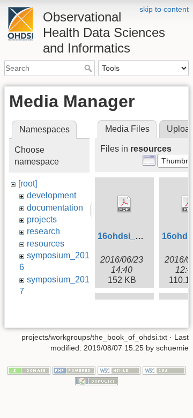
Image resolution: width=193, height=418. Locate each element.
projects (42, 219)
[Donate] (29, 370)
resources (45, 243)
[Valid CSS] (164, 370)
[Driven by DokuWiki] (96, 380)
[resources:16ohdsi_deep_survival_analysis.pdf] (124, 204)
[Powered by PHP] (74, 370)
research (43, 231)
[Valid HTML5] (119, 370)
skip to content (164, 9)
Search (89, 68)
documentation (55, 207)
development (51, 195)
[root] (27, 183)
